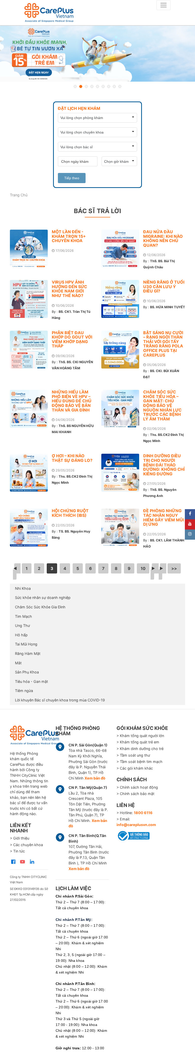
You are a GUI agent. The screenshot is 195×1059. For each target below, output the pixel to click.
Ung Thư (22, 625)
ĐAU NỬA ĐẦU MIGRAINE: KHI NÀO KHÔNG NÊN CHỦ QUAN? (163, 238)
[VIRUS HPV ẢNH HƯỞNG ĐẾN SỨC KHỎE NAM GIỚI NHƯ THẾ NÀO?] (31, 299)
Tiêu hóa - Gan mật (31, 681)
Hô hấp (21, 635)
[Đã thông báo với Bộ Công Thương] (133, 834)
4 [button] (91, 86)
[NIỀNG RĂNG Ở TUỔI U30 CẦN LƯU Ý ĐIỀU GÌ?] (122, 299)
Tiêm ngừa (24, 690)
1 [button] (75, 86)
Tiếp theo (71, 178)
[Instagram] (190, 535)
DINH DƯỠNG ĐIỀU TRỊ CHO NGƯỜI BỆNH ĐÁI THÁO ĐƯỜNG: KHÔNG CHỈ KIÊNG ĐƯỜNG (164, 464)
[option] (97, 54)
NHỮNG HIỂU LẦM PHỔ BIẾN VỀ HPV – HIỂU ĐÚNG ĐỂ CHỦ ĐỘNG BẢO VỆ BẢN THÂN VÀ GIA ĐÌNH (71, 400)
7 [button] (108, 86)
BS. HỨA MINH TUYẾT (167, 307)
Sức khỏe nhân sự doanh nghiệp (43, 597)
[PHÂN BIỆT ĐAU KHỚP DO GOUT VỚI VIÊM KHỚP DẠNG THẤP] (31, 350)
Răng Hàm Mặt (27, 653)
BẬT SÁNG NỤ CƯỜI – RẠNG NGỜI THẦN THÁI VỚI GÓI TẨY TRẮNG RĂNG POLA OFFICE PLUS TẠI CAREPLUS (163, 344)
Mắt (18, 663)
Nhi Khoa (23, 588)
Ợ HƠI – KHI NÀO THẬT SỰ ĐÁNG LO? (72, 458)
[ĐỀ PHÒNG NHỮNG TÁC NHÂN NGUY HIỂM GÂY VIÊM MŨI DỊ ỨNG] (122, 528)
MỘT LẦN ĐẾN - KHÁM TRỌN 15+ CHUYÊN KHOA (69, 236)
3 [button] (86, 86)
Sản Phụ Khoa (27, 672)
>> (174, 568)
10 (143, 568)
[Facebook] (190, 514)
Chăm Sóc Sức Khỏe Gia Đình (40, 607)
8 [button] (114, 86)
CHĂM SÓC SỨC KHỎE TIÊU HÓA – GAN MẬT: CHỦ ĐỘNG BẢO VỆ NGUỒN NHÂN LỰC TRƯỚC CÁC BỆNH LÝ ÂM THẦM (162, 405)
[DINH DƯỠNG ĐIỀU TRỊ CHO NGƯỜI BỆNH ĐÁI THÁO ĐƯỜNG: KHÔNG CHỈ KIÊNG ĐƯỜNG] (122, 473)
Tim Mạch (23, 616)
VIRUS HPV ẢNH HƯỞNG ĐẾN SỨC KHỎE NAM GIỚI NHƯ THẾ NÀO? (69, 289)
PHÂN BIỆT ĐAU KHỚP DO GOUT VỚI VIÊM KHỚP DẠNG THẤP (72, 339)
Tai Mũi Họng (26, 644)
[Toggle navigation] (163, 5)
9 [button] (119, 86)
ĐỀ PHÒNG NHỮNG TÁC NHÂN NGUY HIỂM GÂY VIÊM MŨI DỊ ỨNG (163, 517)
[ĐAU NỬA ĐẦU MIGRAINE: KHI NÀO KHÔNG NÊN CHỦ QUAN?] (122, 249)
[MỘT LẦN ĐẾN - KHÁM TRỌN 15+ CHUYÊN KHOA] (31, 249)
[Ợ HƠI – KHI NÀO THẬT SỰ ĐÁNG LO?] (31, 473)
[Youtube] (190, 524)
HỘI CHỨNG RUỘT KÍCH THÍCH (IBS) (70, 513)
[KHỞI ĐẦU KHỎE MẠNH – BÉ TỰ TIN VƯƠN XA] (97, 54)
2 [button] (80, 86)
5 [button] (97, 86)
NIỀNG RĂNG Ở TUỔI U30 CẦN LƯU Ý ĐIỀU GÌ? (163, 286)
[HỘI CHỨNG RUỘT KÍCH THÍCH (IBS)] (31, 528)
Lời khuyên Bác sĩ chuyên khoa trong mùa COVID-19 (60, 700)
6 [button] (103, 86)
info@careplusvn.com (136, 824)
